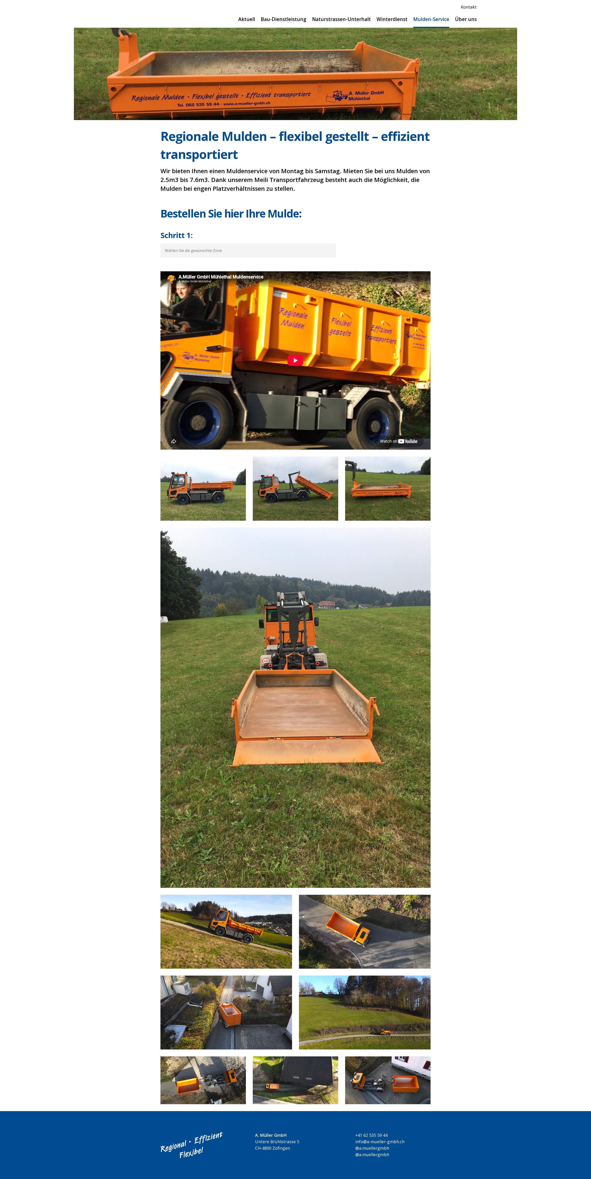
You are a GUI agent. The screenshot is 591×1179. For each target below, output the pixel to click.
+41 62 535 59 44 (370, 1135)
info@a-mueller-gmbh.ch (378, 1141)
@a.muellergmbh (371, 1148)
